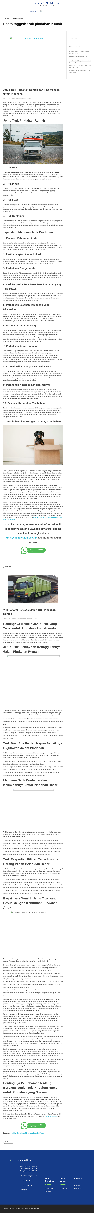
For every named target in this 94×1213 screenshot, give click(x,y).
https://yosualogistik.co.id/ (21, 537)
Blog (36, 98)
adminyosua (17, 98)
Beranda (7, 18)
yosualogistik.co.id (51, 1116)
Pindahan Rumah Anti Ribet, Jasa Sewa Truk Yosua (27, 1133)
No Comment (28, 98)
